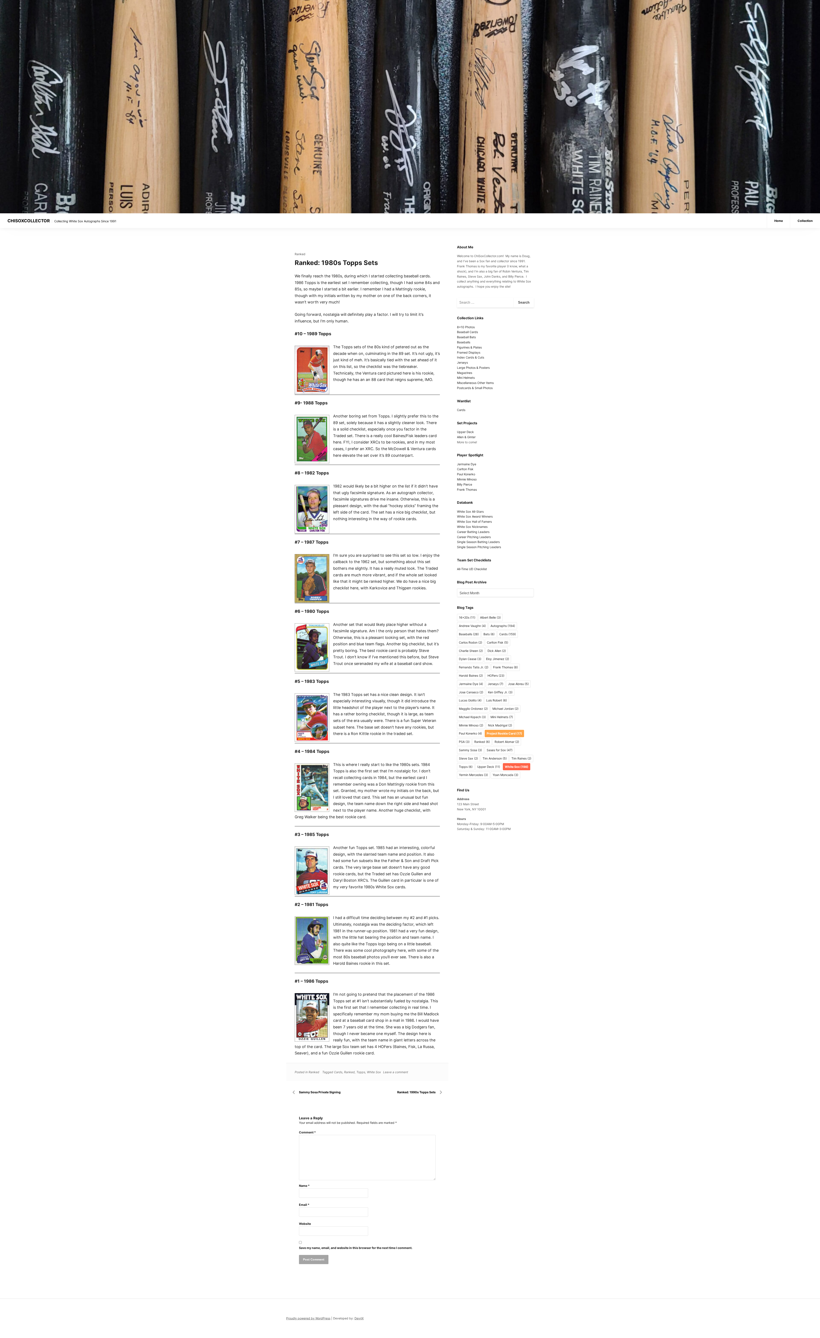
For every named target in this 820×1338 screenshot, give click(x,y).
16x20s (467, 617)
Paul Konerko (466, 474)
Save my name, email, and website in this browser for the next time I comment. (355, 1248)
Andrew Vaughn (472, 626)
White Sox (374, 1072)
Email (304, 1204)
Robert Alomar (507, 742)
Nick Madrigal (500, 725)
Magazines (464, 373)
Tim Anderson (495, 758)
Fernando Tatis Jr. (473, 667)
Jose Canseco (471, 692)
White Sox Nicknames (472, 526)
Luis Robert (496, 700)
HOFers (496, 675)
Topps (360, 1072)
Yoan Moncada (505, 775)
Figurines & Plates (469, 347)
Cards (338, 1072)
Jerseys (462, 362)
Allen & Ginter (466, 437)
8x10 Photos (466, 327)
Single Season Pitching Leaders (479, 547)
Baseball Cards (467, 332)
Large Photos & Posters (473, 367)
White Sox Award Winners (475, 516)
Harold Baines (471, 675)
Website (305, 1223)
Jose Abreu (518, 684)
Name (304, 1185)
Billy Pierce (464, 484)
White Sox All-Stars (470, 511)
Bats (489, 634)
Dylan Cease (470, 659)
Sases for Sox (499, 750)
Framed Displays (468, 352)
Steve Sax (468, 758)
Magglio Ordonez (473, 708)
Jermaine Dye (466, 464)
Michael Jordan (505, 708)
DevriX (359, 1318)
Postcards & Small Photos (475, 388)
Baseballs (463, 342)
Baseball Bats (466, 337)
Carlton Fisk (465, 469)
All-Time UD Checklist (472, 569)
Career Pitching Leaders (474, 537)
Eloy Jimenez (497, 659)
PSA (464, 742)
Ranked (300, 254)
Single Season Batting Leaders (478, 542)
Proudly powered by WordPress (308, 1318)
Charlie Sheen (471, 651)
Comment (307, 1132)
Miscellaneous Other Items (475, 383)
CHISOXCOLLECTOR (28, 220)
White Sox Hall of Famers (474, 521)
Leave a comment (395, 1072)
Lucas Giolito (470, 700)
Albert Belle (490, 617)
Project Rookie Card (504, 733)
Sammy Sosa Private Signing (320, 1092)
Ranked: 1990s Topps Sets (416, 1092)
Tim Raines (521, 758)
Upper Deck (465, 432)
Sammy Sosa (470, 750)
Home (778, 221)
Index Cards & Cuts (470, 357)
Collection (805, 221)
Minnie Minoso (467, 479)
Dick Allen (497, 651)
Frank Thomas (467, 489)
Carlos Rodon (470, 642)
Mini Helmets (466, 377)
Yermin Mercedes (473, 775)
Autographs (503, 626)
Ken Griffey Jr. (500, 692)
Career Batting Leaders (473, 532)
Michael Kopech (472, 717)
